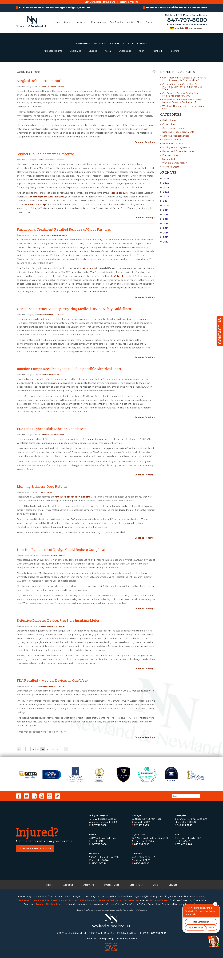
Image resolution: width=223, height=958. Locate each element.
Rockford (137, 853)
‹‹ (19, 749)
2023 (164, 192)
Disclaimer (121, 938)
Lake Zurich (57, 900)
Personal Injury (170, 155)
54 (48, 749)
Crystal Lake (138, 834)
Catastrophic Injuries (173, 128)
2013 (164, 237)
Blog (139, 22)
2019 (164, 210)
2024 (164, 187)
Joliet (177, 834)
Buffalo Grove (131, 900)
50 (28, 749)
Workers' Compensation (174, 163)
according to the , (48, 197)
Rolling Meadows (88, 900)
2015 (164, 228)
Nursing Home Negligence (176, 147)
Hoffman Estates (159, 900)
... (23, 749)
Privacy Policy (106, 938)
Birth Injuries (46, 492)
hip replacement (39, 179)
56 (57, 749)
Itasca (92, 834)
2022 (164, 196)
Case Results (116, 22)
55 (52, 749)
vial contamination (97, 291)
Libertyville (180, 815)
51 (33, 749)
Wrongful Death (171, 167)
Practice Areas (98, 22)
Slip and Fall (168, 159)
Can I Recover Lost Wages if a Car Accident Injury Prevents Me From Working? (184, 79)
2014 (164, 232)
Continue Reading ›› (145, 142)
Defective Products (172, 139)
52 (38, 749)
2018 (164, 214)
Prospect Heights (45, 904)
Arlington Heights (98, 815)
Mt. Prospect (72, 900)
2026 (164, 178)
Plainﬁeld (94, 853)
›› (66, 749)
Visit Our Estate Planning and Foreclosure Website (111, 2)
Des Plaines (23, 900)
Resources (91, 938)
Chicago (136, 815)
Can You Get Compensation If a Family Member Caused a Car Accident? (182, 101)
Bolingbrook (116, 900)
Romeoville (61, 904)
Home (56, 22)
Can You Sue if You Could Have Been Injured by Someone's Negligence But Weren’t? (182, 87)
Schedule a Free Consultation (35, 848)
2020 (164, 205)
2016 (164, 223)
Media (130, 22)
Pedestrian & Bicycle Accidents (178, 151)
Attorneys (82, 22)
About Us (68, 22)
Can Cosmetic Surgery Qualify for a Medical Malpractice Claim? (180, 94)
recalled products (119, 193)
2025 (164, 183)
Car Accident (169, 124)
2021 (164, 201)
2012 (164, 241)
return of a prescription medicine (72, 497)
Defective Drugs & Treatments (53, 235)
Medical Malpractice (172, 143)
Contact (149, 22)
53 (43, 749)
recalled (73, 251)
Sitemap (133, 938)
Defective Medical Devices (52, 87)
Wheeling (104, 900)
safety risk (118, 276)
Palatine (200, 896)
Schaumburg (37, 900)
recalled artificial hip (35, 204)
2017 (164, 219)
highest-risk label (95, 439)
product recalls (87, 268)
